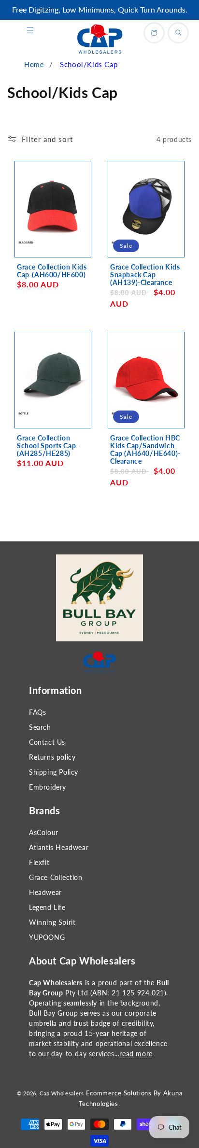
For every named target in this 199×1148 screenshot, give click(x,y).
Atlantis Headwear (58, 847)
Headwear (45, 892)
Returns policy (52, 757)
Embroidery (47, 787)
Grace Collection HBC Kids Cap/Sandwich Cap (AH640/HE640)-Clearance (145, 449)
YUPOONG (47, 937)
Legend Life (47, 907)
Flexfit (39, 862)
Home (33, 64)
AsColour (43, 832)
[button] (30, 30)
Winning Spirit (52, 922)
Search (40, 727)
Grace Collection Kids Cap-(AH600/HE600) (52, 271)
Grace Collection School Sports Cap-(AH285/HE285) (48, 445)
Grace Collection (56, 877)
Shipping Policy (53, 772)
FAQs (37, 712)
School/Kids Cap (88, 64)
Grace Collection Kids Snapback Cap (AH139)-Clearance (145, 274)
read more (135, 1053)
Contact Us (47, 742)
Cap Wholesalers (62, 1093)
